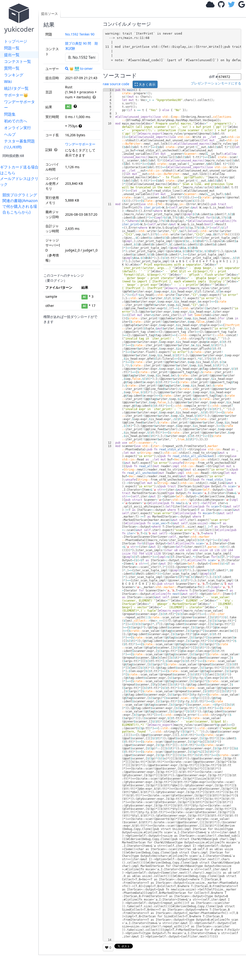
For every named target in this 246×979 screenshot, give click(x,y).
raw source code (116, 84)
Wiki (8, 81)
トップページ (15, 41)
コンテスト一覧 (17, 61)
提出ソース (49, 13)
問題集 (10, 114)
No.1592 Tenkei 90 (79, 34)
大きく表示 (146, 84)
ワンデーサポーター (19, 104)
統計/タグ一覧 (16, 88)
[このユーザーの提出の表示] (66, 68)
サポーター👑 (16, 95)
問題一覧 (11, 48)
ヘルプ (10, 134)
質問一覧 (11, 68)
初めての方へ (15, 121)
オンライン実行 (17, 127)
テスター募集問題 (19, 143)
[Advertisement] (20, 287)
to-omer (86, 68)
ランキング (13, 75)
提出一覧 (11, 54)
